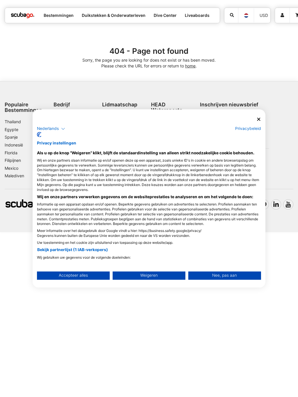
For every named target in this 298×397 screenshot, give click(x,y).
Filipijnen (13, 160)
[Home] (22, 15)
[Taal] (246, 15)
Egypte (11, 129)
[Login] (282, 15)
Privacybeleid (248, 128)
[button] (51, 128)
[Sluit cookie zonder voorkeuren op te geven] (258, 119)
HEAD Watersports (166, 107)
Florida (11, 152)
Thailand (13, 121)
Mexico (11, 168)
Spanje (11, 137)
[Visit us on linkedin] (276, 204)
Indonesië (14, 144)
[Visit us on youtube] (288, 204)
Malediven (14, 175)
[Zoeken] (231, 15)
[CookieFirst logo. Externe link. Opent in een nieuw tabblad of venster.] (39, 134)
